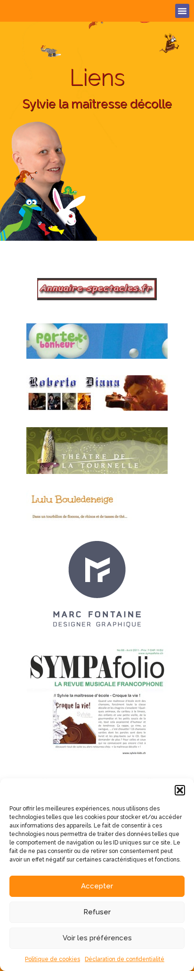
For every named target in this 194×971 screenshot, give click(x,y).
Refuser (97, 912)
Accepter (97, 886)
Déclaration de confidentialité (124, 959)
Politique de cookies (52, 959)
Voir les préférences (97, 938)
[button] (180, 790)
